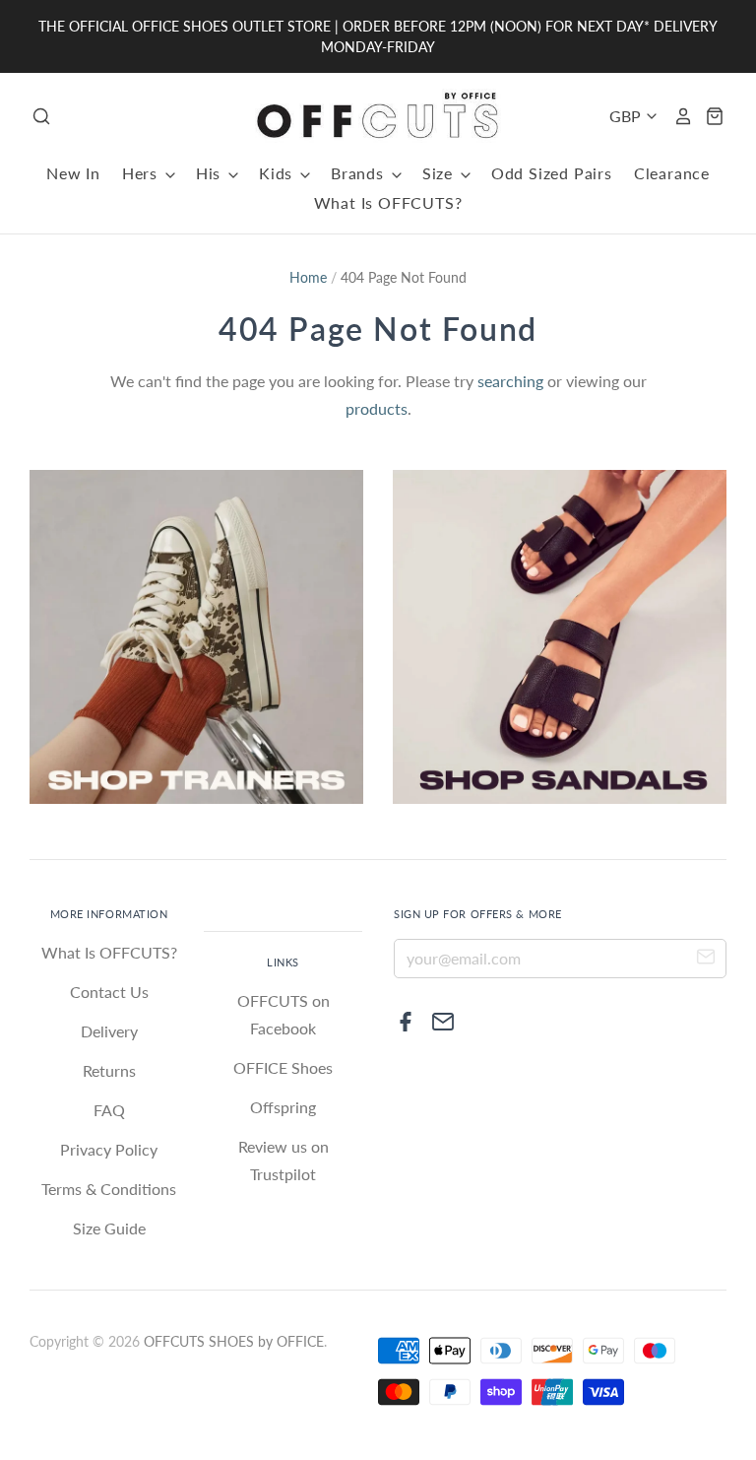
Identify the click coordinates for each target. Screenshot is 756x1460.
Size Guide (109, 1228)
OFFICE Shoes (283, 1067)
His (210, 173)
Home (308, 277)
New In (73, 173)
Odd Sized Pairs (551, 173)
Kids (278, 173)
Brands (360, 173)
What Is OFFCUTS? (388, 202)
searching (510, 380)
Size (440, 173)
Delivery (109, 1031)
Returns (109, 1070)
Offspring (283, 1106)
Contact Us (109, 991)
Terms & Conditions (108, 1188)
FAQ (109, 1109)
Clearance (672, 173)
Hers (142, 173)
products (377, 408)
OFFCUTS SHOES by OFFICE (234, 1341)
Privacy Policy (109, 1149)
